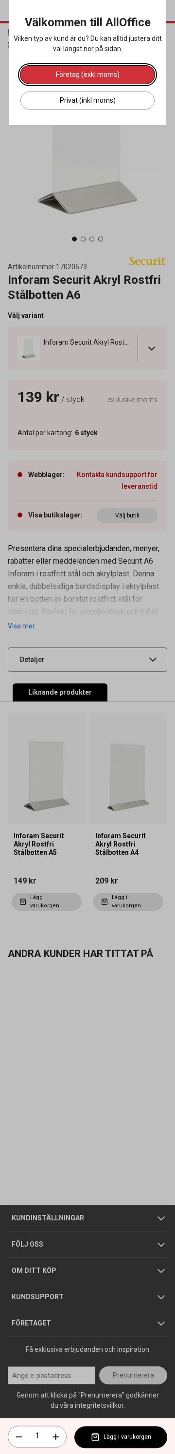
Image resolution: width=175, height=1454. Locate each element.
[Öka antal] (56, 1437)
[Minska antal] (19, 1437)
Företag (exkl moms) (88, 74)
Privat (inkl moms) (88, 100)
